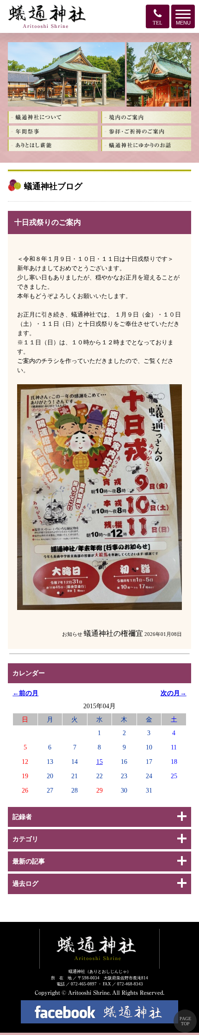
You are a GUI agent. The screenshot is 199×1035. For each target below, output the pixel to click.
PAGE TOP (185, 1021)
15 (99, 761)
